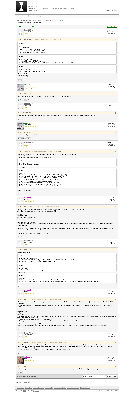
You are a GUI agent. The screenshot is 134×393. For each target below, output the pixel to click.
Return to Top (49, 388)
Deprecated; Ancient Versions (34, 20)
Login (31, 16)
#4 (115, 132)
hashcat (46, 9)
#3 (115, 113)
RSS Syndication (85, 388)
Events (72, 9)
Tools (65, 9)
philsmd (59, 206)
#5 (115, 151)
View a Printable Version (25, 382)
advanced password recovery (32, 6)
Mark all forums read (73, 388)
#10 (115, 366)
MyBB (24, 391)
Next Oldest (22, 376)
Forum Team (20, 388)
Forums (54, 9)
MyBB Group (36, 391)
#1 (115, 39)
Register (36, 16)
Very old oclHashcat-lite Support (53, 20)
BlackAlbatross (30, 333)
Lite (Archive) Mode (60, 388)
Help (115, 10)
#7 (115, 249)
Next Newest (31, 376)
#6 (115, 207)
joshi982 (27, 30)
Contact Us (28, 388)
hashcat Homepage (38, 388)
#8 (115, 299)
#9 (115, 342)
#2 (115, 93)
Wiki (60, 9)
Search (108, 10)
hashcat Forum (20, 20)
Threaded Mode (112, 27)
